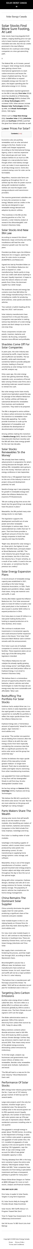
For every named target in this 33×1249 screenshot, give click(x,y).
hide (20, 134)
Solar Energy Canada (16, 2)
